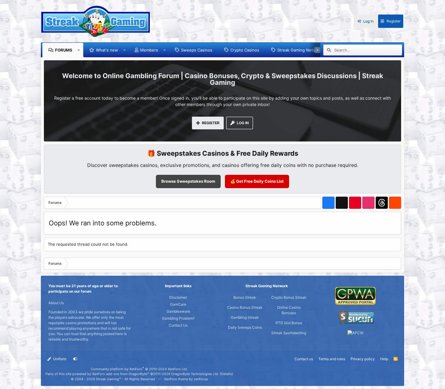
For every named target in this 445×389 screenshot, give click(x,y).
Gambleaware (178, 311)
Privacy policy (363, 359)
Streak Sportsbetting (288, 333)
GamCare (178, 304)
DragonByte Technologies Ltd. (195, 374)
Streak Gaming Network (299, 50)
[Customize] (75, 359)
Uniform (59, 359)
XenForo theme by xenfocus (186, 379)
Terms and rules (331, 359)
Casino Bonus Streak (244, 307)
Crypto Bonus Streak (288, 297)
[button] (78, 50)
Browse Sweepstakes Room (188, 181)
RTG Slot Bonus (288, 323)
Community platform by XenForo (139, 369)
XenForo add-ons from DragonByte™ (120, 374)
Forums (63, 50)
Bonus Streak (244, 297)
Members (149, 50)
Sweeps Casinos (196, 50)
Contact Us (178, 325)
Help (384, 359)
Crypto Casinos (244, 50)
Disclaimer (178, 297)
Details (226, 374)
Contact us (304, 359)
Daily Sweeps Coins (245, 327)
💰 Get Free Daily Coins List (257, 181)
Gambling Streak (245, 317)
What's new (107, 50)
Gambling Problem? (178, 318)
